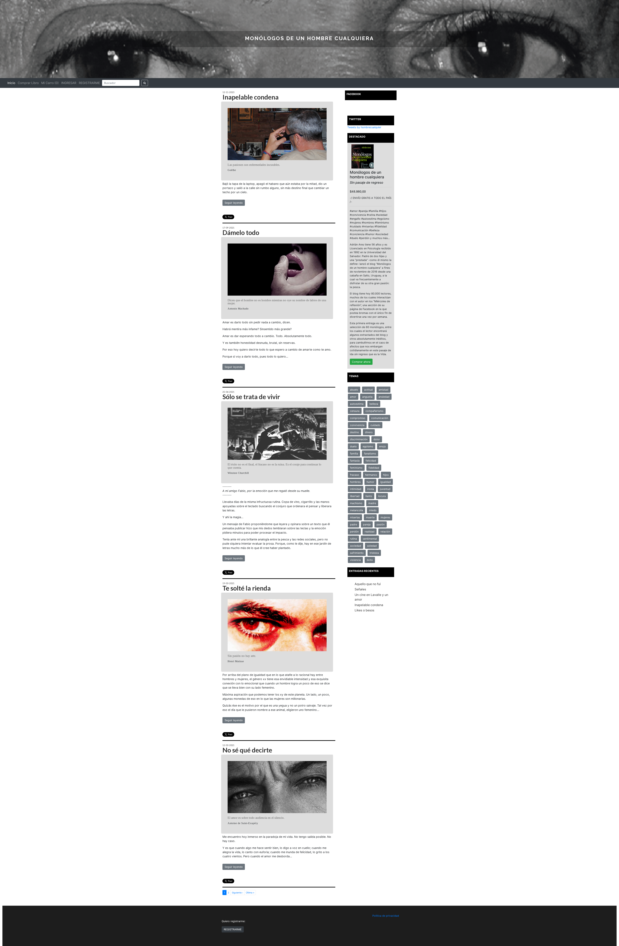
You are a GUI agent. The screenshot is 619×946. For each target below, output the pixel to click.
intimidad (355, 489)
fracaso (354, 474)
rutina (353, 538)
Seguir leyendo (234, 202)
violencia (355, 560)
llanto (368, 496)
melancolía (356, 510)
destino (354, 432)
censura (354, 411)
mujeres (385, 517)
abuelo (354, 389)
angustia (367, 396)
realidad (369, 531)
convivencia (357, 425)
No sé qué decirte (247, 750)
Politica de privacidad (385, 915)
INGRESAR (68, 83)
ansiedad (383, 396)
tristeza (374, 552)
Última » (250, 892)
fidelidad (373, 467)
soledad (372, 545)
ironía (370, 489)
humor (370, 481)
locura (382, 496)
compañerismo (374, 411)
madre (372, 503)
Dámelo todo (240, 232)
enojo (382, 446)
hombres (355, 481)
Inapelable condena (250, 97)
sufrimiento (357, 552)
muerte (370, 517)
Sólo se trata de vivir (251, 397)
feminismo (356, 467)
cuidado (375, 425)
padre (353, 524)
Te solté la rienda (246, 588)
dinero (369, 432)
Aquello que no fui (368, 584)
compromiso (357, 418)
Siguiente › (237, 892)
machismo (356, 503)
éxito (370, 560)
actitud (368, 389)
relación (385, 531)
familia (354, 453)
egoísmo (368, 446)
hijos (386, 474)
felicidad (371, 460)
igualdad (385, 481)
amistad (383, 389)
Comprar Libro (28, 83)
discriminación (359, 439)
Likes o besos (364, 610)
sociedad (355, 545)
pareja (367, 524)
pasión (381, 524)
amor (353, 396)
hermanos (371, 474)
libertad (354, 496)
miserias (355, 517)
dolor (376, 439)
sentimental (370, 538)
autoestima (357, 403)
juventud (385, 489)
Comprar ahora (361, 361)
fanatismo (370, 453)
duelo (353, 446)
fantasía (355, 460)
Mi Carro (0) (50, 83)
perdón (354, 531)
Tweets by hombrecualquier (364, 127)
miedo (373, 510)
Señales (360, 589)
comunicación (379, 418)
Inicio (11, 83)
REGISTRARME (89, 83)
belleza (373, 403)
